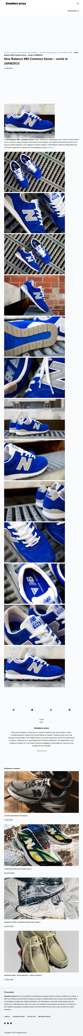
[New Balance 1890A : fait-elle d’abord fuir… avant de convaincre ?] (41, 951)
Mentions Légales (44, 1016)
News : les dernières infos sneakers (24, 52)
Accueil (7, 52)
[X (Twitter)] (32, 710)
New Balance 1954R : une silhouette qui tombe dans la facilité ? (22, 922)
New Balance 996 (65, 52)
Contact (7, 1016)
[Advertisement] (41, 30)
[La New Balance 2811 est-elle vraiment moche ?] (41, 845)
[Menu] (78, 3)
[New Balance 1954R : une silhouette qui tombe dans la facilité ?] (41, 898)
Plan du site (31, 1016)
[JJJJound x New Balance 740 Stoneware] (41, 792)
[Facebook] (13, 710)
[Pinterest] (51, 710)
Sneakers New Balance (48, 52)
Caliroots (50, 147)
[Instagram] (11, 1023)
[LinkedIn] (69, 710)
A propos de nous (19, 1016)
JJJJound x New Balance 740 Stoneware (16, 815)
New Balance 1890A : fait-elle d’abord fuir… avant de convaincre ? (23, 975)
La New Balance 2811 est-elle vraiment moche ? (18, 869)
